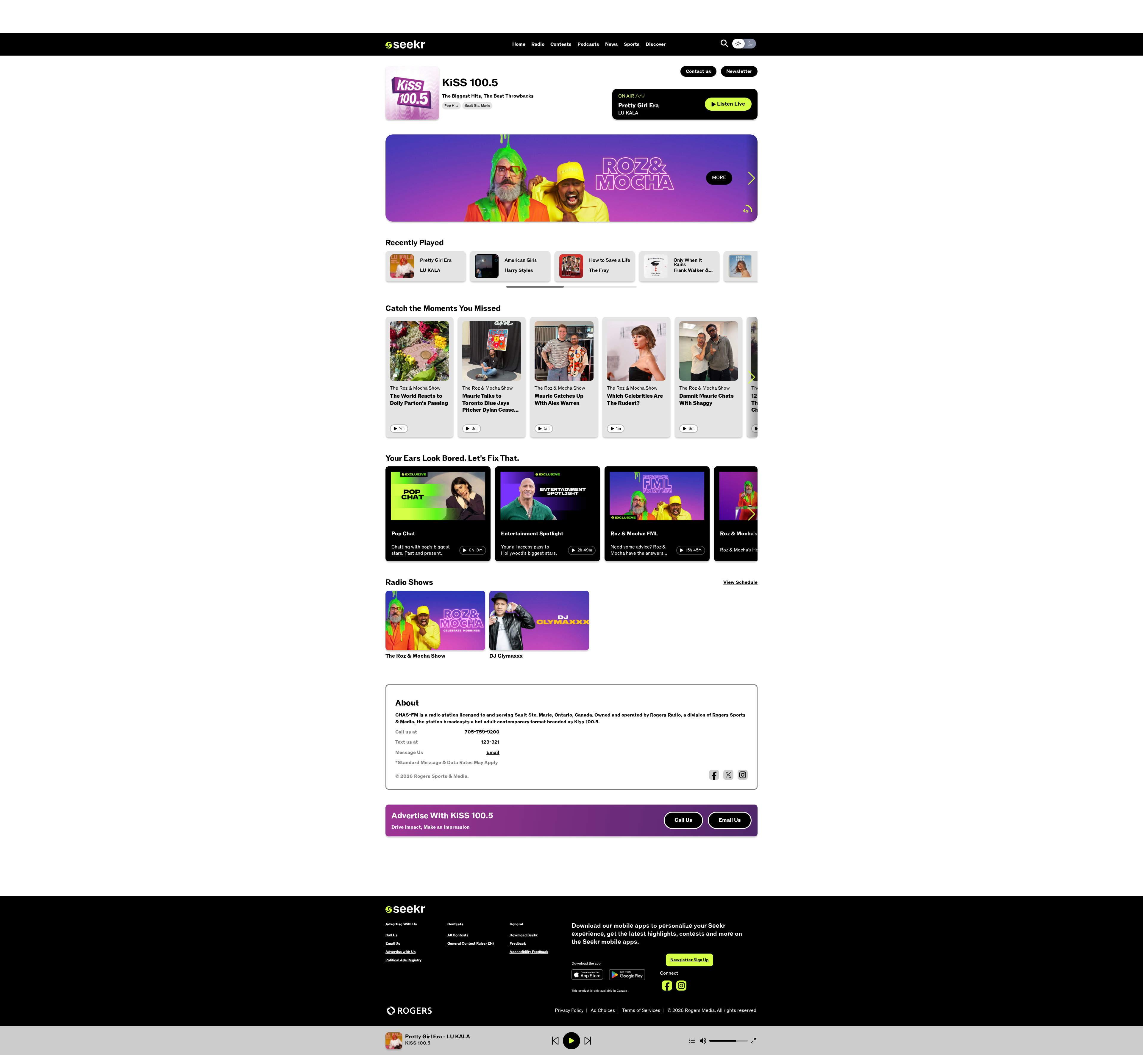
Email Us (730, 820)
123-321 (490, 742)
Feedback (518, 943)
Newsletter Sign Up (689, 960)
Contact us (698, 71)
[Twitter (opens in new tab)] (728, 775)
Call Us (683, 820)
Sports (632, 44)
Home (518, 44)
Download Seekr (524, 935)
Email (492, 752)
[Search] (724, 43)
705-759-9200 (482, 732)
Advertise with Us (400, 951)
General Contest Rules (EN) (470, 943)
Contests (561, 44)
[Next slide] (752, 178)
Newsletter (739, 71)
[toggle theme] (744, 43)
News (611, 44)
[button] (447, 1040)
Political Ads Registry (403, 960)
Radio (537, 44)
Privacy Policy (569, 1010)
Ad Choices (603, 1010)
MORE (719, 178)
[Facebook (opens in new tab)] (714, 775)
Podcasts (588, 44)
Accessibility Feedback (529, 951)
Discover (656, 44)
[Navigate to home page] (405, 44)
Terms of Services (641, 1010)
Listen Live (731, 104)
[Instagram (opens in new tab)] (743, 775)
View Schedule (740, 582)
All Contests (457, 935)
